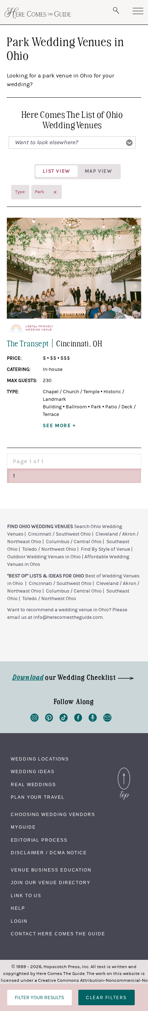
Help (18, 908)
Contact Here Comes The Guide (58, 933)
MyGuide (23, 827)
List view (56, 171)
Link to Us (26, 895)
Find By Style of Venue (105, 549)
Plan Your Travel (38, 797)
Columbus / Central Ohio (74, 542)
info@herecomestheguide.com (68, 617)
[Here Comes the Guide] (38, 13)
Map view (98, 171)
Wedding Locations (40, 759)
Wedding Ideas (33, 771)
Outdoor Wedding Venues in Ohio (44, 557)
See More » (59, 426)
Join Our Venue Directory (51, 882)
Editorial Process (39, 840)
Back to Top (124, 769)
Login (19, 921)
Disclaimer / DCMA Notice (49, 852)
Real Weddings (33, 784)
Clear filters (106, 997)
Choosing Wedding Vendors (53, 814)
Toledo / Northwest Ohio (49, 549)
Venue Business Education (51, 870)
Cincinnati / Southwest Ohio (59, 534)
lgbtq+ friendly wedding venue (39, 328)
